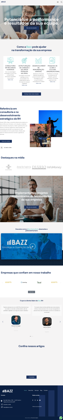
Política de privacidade (37, 406)
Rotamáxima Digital (34, 417)
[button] (2, 167)
